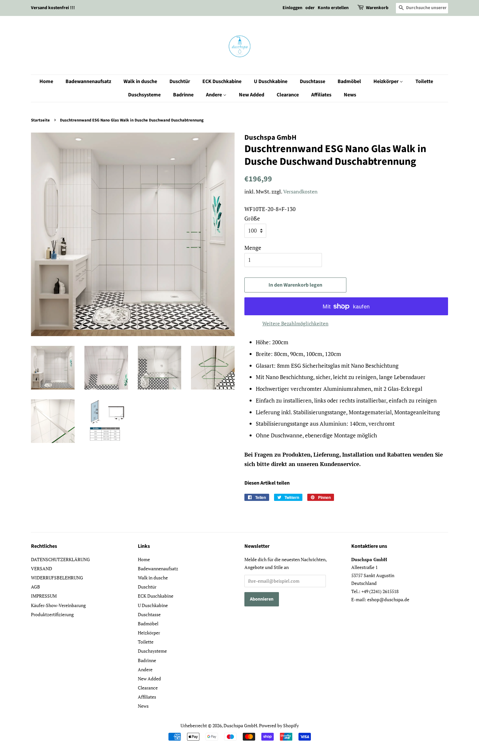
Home (46, 81)
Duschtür (179, 81)
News (350, 94)
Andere (214, 94)
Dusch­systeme (144, 94)
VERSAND (41, 568)
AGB (35, 587)
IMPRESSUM (44, 596)
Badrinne (183, 94)
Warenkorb (377, 8)
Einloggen (292, 8)
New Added (251, 94)
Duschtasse (312, 81)
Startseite (40, 120)
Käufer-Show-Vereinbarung (58, 605)
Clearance (288, 94)
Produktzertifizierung (52, 614)
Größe (252, 218)
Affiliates (321, 94)
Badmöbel (349, 81)
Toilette (424, 81)
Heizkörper (386, 81)
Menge (252, 247)
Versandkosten (300, 191)
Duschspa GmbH (240, 725)
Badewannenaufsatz (88, 81)
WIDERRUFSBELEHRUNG (57, 578)
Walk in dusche (140, 81)
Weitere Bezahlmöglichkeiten (295, 323)
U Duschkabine (270, 81)
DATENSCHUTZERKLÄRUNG (60, 559)
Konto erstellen (333, 8)
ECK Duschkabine (221, 81)
